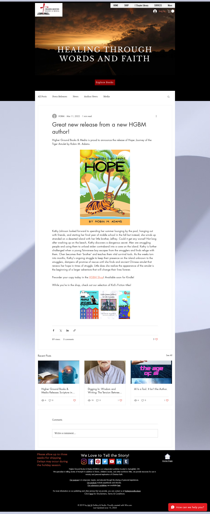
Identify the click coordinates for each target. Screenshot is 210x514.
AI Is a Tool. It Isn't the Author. (150, 389)
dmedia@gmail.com (148, 491)
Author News (91, 96)
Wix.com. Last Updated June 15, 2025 (112, 506)
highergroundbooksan (133, 491)
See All (169, 355)
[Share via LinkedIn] (67, 330)
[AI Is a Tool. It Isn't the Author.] (151, 372)
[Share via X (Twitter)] (60, 330)
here (118, 485)
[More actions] (156, 116)
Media (106, 96)
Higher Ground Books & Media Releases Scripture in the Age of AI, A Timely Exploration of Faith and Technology (56, 390)
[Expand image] (89, 305)
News (75, 96)
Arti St (89, 505)
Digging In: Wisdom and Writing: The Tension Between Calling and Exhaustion (104, 390)
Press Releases (59, 96)
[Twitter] (105, 461)
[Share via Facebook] (53, 330)
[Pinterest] (98, 461)
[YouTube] (112, 461)
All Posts (42, 96)
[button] (171, 11)
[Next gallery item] (126, 305)
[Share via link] (74, 330)
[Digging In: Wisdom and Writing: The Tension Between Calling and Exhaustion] (105, 372)
